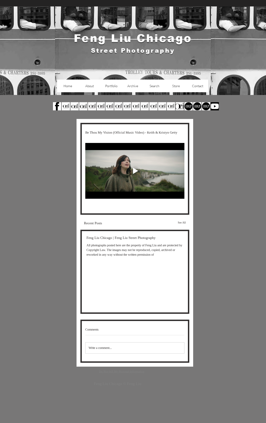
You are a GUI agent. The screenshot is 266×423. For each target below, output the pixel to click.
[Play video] (134, 171)
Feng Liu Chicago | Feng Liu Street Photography (121, 238)
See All (182, 222)
